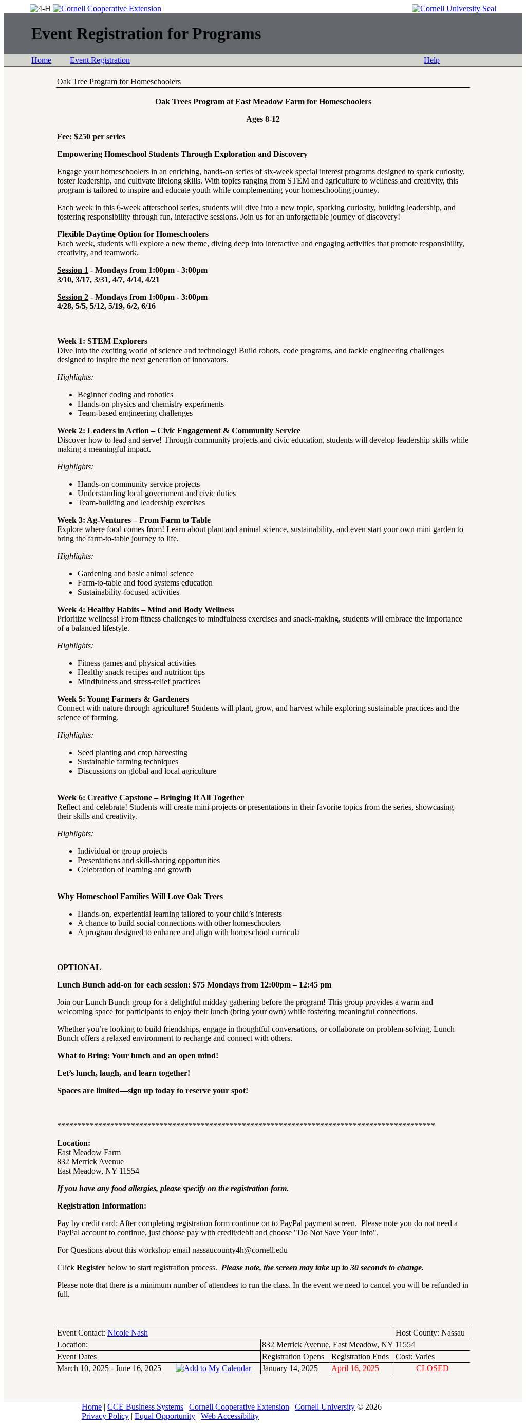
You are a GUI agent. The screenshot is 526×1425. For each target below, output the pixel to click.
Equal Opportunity (165, 1416)
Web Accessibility (230, 1416)
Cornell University (325, 1406)
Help (432, 60)
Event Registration (100, 60)
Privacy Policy (105, 1416)
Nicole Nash (127, 1332)
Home (41, 60)
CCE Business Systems (145, 1406)
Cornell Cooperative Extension (239, 1406)
